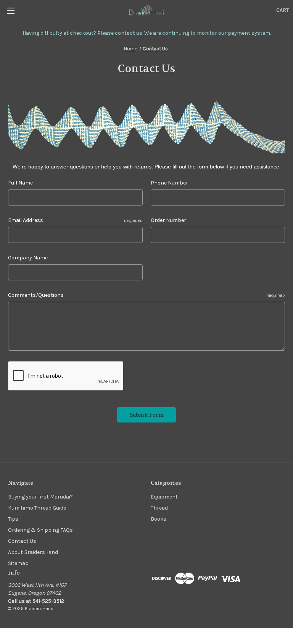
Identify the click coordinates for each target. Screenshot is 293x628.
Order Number (168, 220)
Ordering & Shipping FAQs (40, 530)
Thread (159, 508)
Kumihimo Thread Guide (37, 508)
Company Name (28, 257)
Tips (13, 519)
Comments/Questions (146, 295)
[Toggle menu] (10, 10)
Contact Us (22, 541)
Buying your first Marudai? (40, 497)
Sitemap (18, 563)
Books (158, 519)
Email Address (75, 220)
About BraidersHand (33, 552)
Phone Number (169, 183)
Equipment (164, 497)
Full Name (20, 183)
